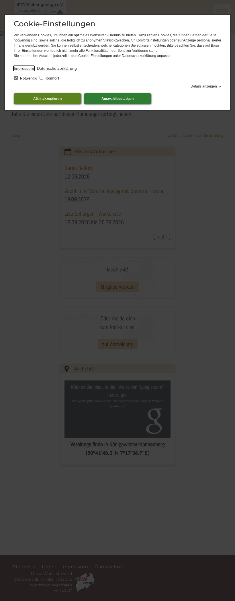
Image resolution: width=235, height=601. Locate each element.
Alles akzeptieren (47, 99)
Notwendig (28, 78)
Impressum (24, 68)
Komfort (52, 78)
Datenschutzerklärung (57, 68)
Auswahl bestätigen (117, 99)
